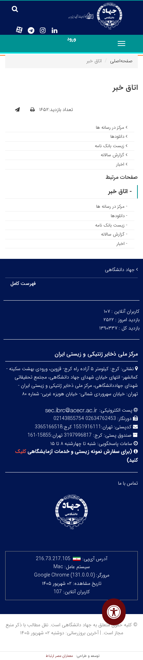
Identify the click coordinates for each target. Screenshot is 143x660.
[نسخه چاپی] (32, 110)
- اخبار (122, 243)
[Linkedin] (54, 30)
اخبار (121, 164)
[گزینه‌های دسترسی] (114, 611)
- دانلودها (119, 216)
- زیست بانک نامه (111, 225)
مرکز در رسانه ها (111, 127)
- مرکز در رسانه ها (111, 206)
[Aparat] (19, 30)
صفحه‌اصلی (121, 61)
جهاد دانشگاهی (120, 269)
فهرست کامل (23, 283)
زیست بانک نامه (110, 146)
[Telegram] (31, 30)
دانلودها (118, 136)
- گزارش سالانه (114, 234)
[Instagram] (42, 30)
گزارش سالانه (113, 155)
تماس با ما (128, 483)
